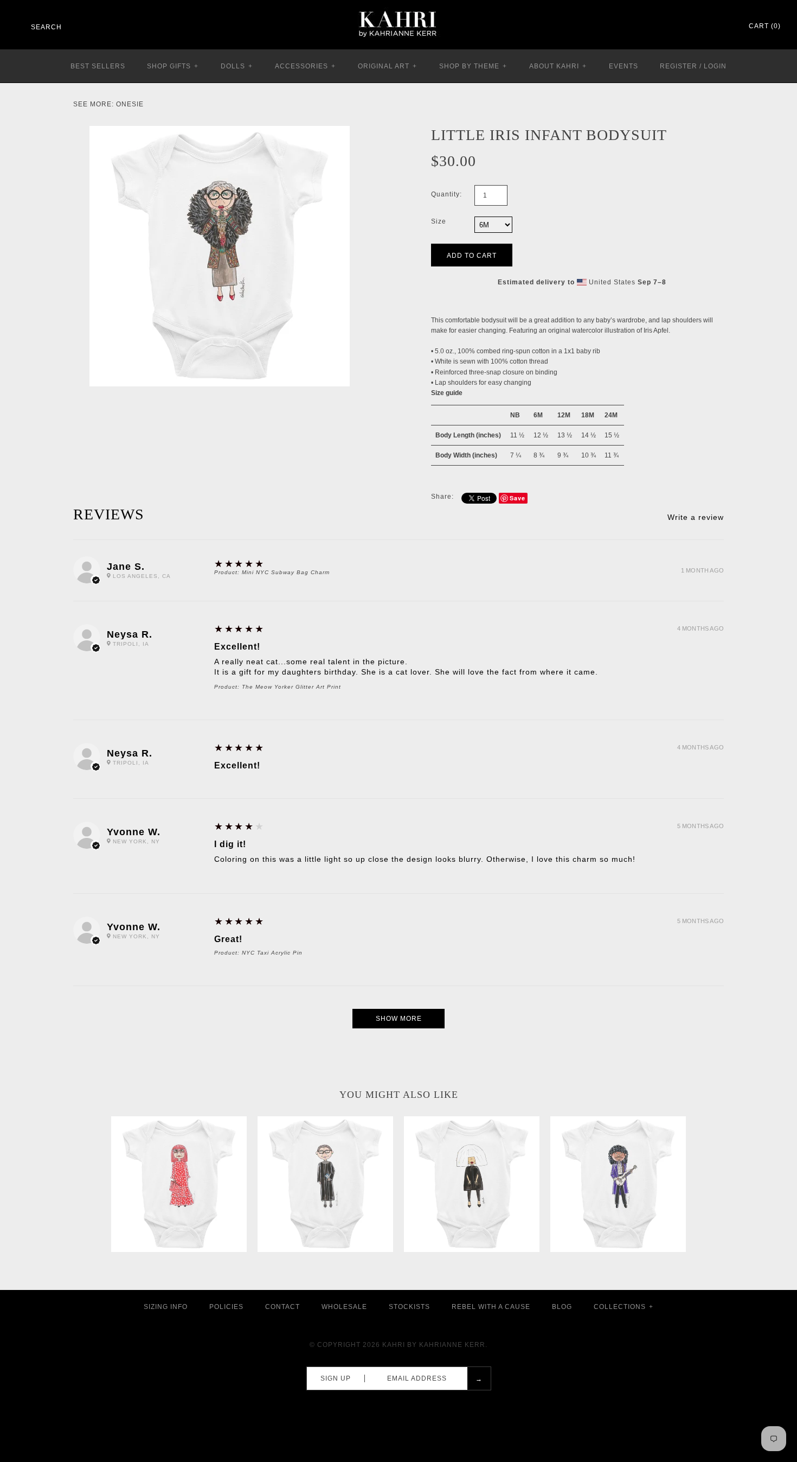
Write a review (695, 517)
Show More (399, 1018)
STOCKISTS (409, 1307)
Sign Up (335, 1378)
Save (517, 498)
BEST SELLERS (97, 66)
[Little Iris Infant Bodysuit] (219, 131)
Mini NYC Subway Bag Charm (286, 572)
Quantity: (446, 194)
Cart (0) (765, 26)
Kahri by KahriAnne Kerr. (434, 1345)
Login (715, 66)
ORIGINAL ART (387, 66)
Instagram (710, 27)
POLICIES (226, 1307)
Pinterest (696, 27)
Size (438, 221)
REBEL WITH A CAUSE (491, 1307)
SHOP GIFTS (172, 66)
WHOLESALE (344, 1307)
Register (678, 66)
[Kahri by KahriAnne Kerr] (398, 7)
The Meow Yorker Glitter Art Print (291, 687)
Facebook (682, 27)
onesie (130, 104)
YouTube (724, 27)
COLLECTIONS (623, 1307)
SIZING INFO (166, 1307)
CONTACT (282, 1307)
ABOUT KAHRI (558, 66)
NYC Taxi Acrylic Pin (272, 953)
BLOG (562, 1307)
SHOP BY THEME (473, 66)
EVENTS (623, 66)
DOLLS (237, 66)
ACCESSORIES (305, 66)
